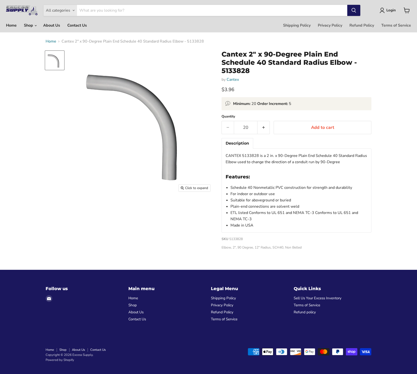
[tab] (237, 143)
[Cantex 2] (54, 60)
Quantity (228, 116)
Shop (29, 25)
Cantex (233, 79)
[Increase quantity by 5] (263, 127)
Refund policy (305, 312)
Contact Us (77, 25)
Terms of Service (396, 25)
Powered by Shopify (60, 360)
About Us (51, 25)
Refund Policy (361, 25)
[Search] (353, 10)
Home (11, 25)
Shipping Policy (297, 25)
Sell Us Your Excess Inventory (317, 298)
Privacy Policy (330, 25)
